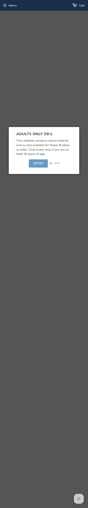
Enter (38, 163)
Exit (56, 163)
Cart (81, 5)
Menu (13, 5)
